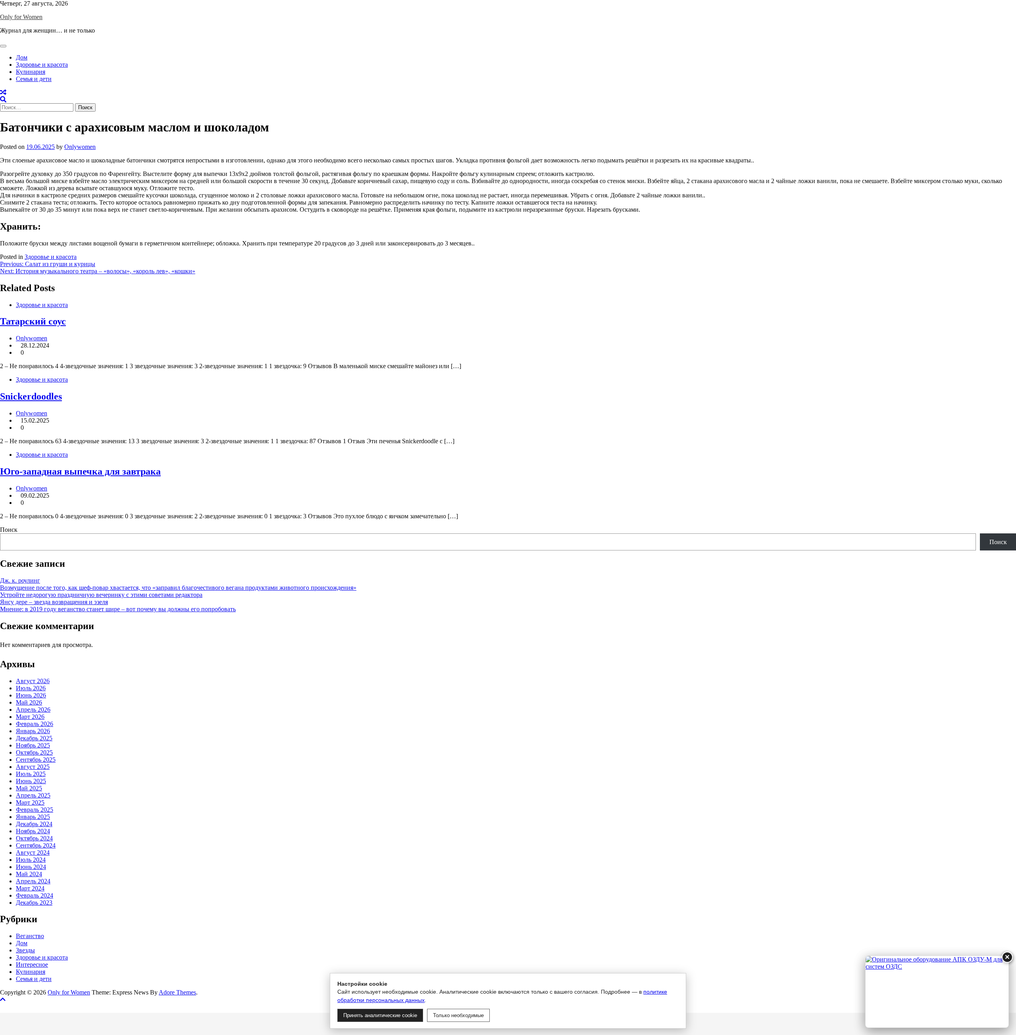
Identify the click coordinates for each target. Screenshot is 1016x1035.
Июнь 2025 (31, 781)
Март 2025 (30, 802)
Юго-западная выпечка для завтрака (80, 471)
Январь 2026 (33, 731)
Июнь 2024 (31, 866)
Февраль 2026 (34, 723)
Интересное (32, 964)
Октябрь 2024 (34, 838)
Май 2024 (29, 874)
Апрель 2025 (33, 795)
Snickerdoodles (31, 396)
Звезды (25, 950)
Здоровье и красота (42, 64)
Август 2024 (33, 852)
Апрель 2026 (33, 709)
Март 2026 (30, 716)
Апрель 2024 (33, 881)
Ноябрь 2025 (33, 745)
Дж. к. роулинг (20, 580)
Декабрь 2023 (34, 902)
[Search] (3, 99)
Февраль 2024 (34, 895)
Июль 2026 (31, 688)
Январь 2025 (33, 816)
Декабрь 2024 (34, 824)
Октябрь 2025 (34, 752)
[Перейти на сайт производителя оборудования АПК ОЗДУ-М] (937, 991)
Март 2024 (30, 888)
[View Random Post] (3, 92)
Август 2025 (33, 766)
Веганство (30, 936)
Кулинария (30, 71)
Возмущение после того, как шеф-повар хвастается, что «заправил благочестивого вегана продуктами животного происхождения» (178, 587)
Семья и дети (34, 78)
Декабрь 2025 (34, 738)
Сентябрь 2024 (36, 845)
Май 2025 (29, 788)
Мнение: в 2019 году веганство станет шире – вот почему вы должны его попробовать (118, 609)
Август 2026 (33, 681)
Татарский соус (33, 321)
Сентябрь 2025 (36, 759)
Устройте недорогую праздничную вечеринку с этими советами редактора (101, 594)
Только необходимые (458, 1015)
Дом (21, 57)
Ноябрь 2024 (33, 831)
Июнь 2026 (31, 695)
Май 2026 (29, 702)
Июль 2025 (31, 773)
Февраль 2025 (34, 809)
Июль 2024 (31, 859)
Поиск (8, 529)
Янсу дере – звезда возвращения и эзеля (54, 602)
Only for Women (21, 17)
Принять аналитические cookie (380, 1015)
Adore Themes (177, 992)
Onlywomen (80, 146)
